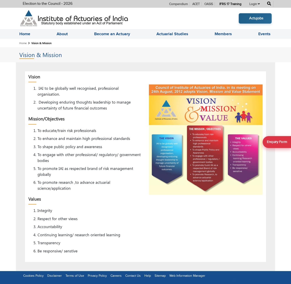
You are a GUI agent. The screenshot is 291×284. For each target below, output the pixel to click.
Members (223, 34)
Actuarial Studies (172, 34)
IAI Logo (151, 279)
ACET (196, 4)
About (62, 34)
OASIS (208, 4)
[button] (254, 3)
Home (24, 34)
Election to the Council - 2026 (48, 3)
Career (194, 279)
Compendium (178, 4)
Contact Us (173, 279)
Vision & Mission (125, 279)
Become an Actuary (112, 34)
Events (264, 34)
